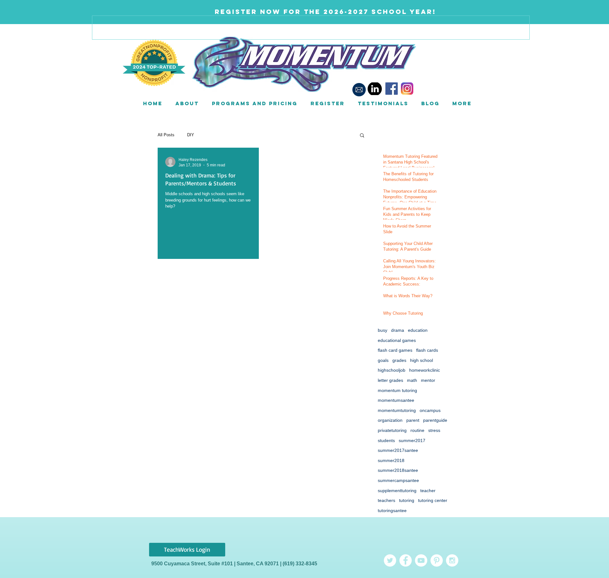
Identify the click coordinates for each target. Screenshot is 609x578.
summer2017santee (398, 450)
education (418, 330)
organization (390, 420)
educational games (397, 340)
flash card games (395, 350)
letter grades (390, 380)
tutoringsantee (392, 510)
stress (434, 430)
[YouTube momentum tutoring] (421, 560)
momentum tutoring (397, 390)
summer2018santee (398, 470)
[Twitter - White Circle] (390, 560)
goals (383, 360)
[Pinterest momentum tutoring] (436, 560)
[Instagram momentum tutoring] (452, 560)
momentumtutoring (397, 410)
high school (421, 360)
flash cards (427, 350)
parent (412, 420)
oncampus (430, 410)
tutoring (406, 500)
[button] (187, 103)
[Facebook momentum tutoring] (405, 560)
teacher (427, 490)
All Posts (166, 134)
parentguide (435, 420)
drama (397, 330)
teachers (386, 500)
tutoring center (432, 500)
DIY (190, 134)
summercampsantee (398, 480)
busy (382, 330)
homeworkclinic (424, 370)
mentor (428, 380)
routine (417, 430)
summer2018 (391, 460)
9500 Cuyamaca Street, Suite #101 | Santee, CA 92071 (215, 563)
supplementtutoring (397, 490)
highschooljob (391, 370)
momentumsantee (396, 400)
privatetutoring (392, 430)
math (412, 380)
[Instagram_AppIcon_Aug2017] (407, 88)
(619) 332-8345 (300, 563)
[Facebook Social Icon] (391, 88)
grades (399, 360)
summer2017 (412, 440)
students (386, 440)
